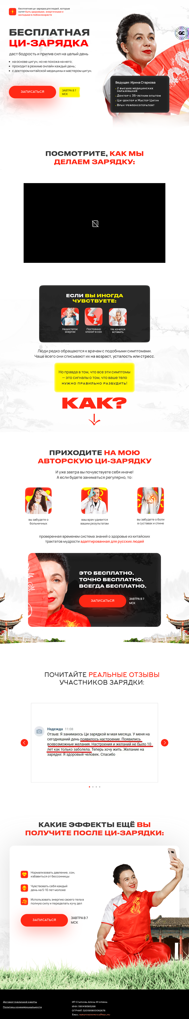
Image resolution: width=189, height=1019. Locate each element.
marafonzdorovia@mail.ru (94, 1015)
